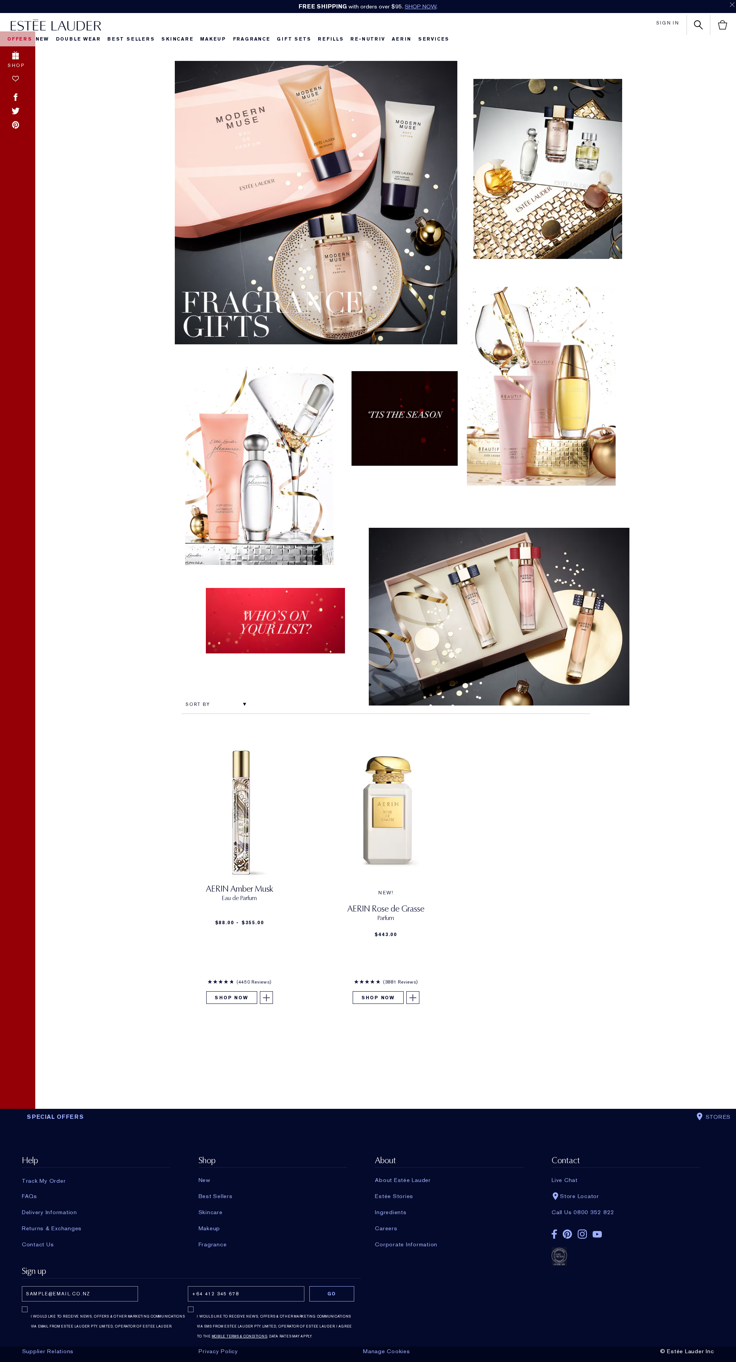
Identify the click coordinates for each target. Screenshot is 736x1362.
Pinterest (15, 125)
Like (15, 78)
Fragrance (251, 39)
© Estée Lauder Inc (687, 1351)
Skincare (177, 39)
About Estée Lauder (403, 1180)
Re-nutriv (367, 39)
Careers (386, 1228)
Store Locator (579, 1196)
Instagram (582, 1234)
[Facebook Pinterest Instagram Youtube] (626, 1231)
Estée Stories (394, 1196)
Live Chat (565, 1180)
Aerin (401, 39)
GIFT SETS (294, 39)
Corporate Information (406, 1244)
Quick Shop (316, 197)
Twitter (15, 110)
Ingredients (390, 1212)
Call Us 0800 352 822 (583, 1212)
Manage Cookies (386, 1351)
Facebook (15, 97)
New (42, 39)
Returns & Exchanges (52, 1228)
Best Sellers (131, 39)
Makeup (213, 39)
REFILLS (331, 39)
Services (433, 39)
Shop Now (231, 998)
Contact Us (38, 1244)
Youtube (597, 1234)
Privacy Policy (218, 1351)
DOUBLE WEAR (78, 39)
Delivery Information (49, 1212)
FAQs (29, 1196)
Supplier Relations (48, 1351)
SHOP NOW (420, 6)
